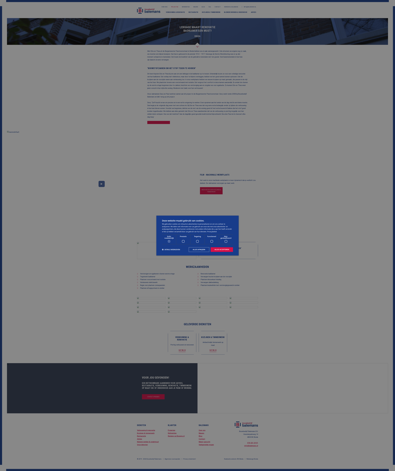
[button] (171, 249)
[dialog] (197, 235)
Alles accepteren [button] (222, 249)
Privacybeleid (212, 232)
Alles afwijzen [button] (199, 249)
